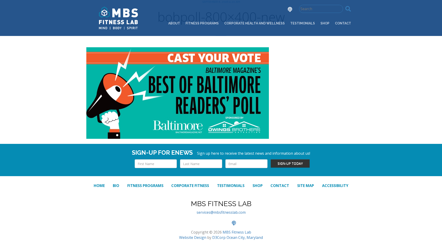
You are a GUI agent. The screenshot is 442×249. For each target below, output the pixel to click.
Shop (324, 23)
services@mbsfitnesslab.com (221, 212)
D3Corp (219, 237)
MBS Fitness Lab (237, 232)
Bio (116, 185)
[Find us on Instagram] (274, 9)
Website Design (192, 237)
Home (99, 185)
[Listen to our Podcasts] (286, 9)
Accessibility (335, 185)
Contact (343, 23)
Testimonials (302, 23)
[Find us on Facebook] (248, 9)
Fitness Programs (202, 23)
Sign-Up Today (290, 163)
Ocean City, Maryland (245, 237)
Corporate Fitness (190, 185)
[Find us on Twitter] (261, 9)
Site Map (305, 185)
